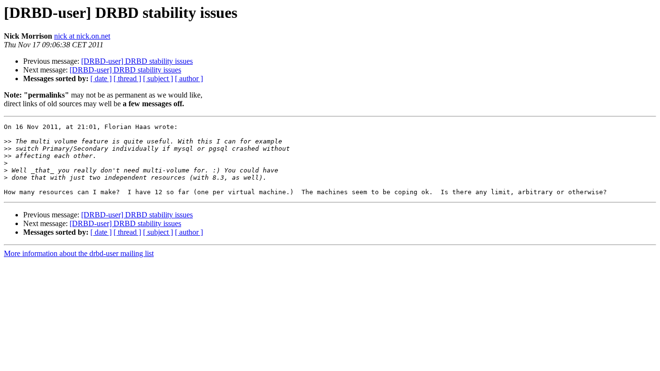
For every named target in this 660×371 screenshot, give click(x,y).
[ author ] (189, 78)
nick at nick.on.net (82, 36)
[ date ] (101, 78)
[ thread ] (127, 78)
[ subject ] (158, 78)
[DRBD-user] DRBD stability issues (137, 61)
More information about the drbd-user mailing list (79, 253)
